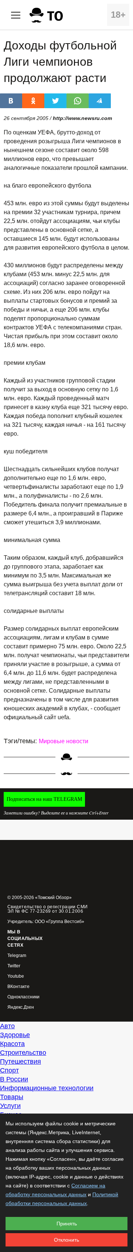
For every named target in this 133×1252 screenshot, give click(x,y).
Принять (67, 1224)
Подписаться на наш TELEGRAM (44, 799)
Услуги (10, 1105)
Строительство (23, 1052)
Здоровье (15, 1035)
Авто (7, 1026)
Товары (11, 1097)
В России (14, 1079)
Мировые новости (63, 741)
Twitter (13, 966)
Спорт (9, 1070)
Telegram (16, 955)
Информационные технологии (46, 1088)
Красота (12, 1043)
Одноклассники (23, 997)
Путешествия (20, 1061)
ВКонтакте (18, 986)
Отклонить (66, 1240)
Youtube (15, 976)
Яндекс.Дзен (20, 1007)
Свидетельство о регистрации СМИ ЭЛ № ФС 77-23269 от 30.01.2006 (47, 909)
